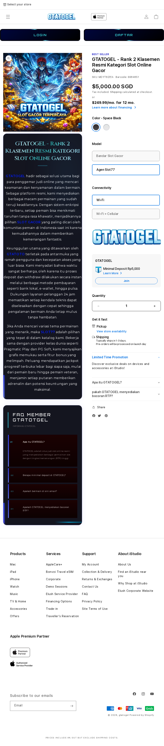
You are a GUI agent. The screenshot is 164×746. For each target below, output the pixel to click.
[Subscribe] (71, 706)
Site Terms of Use (95, 608)
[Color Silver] (106, 127)
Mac (13, 564)
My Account (90, 564)
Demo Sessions (57, 586)
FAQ (85, 594)
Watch (14, 586)
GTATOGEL (15, 176)
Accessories (18, 608)
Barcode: (121, 77)
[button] (8, 17)
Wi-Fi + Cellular (107, 214)
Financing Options (59, 601)
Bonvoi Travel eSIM (60, 571)
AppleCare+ (54, 564)
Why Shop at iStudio (132, 583)
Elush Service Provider (62, 594)
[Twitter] (100, 416)
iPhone (15, 579)
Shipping (116, 92)
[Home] (61, 16)
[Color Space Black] (96, 127)
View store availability (112, 331)
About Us (124, 564)
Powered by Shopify (142, 715)
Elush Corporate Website (135, 590)
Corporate (53, 579)
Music (14, 594)
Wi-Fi (100, 200)
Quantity (98, 296)
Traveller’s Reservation (62, 616)
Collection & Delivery (97, 571)
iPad (13, 571)
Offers (14, 616)
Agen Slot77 (105, 170)
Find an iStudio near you (132, 574)
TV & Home (18, 601)
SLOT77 (48, 332)
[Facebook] (95, 416)
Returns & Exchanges (97, 579)
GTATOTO (16, 254)
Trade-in (52, 608)
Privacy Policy (92, 601)
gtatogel (124, 715)
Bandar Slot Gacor (109, 156)
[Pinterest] (107, 416)
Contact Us (90, 586)
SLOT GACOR (29, 222)
